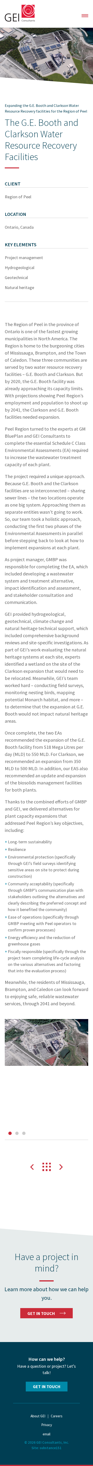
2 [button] (17, 1133)
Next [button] (61, 1167)
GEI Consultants (20, 13)
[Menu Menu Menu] (85, 15)
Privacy (46, 1425)
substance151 (51, 1448)
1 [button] (10, 1133)
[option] (46, 1042)
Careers (56, 1416)
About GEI (38, 1416)
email (46, 1434)
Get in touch (46, 1386)
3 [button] (24, 1133)
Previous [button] (32, 1167)
